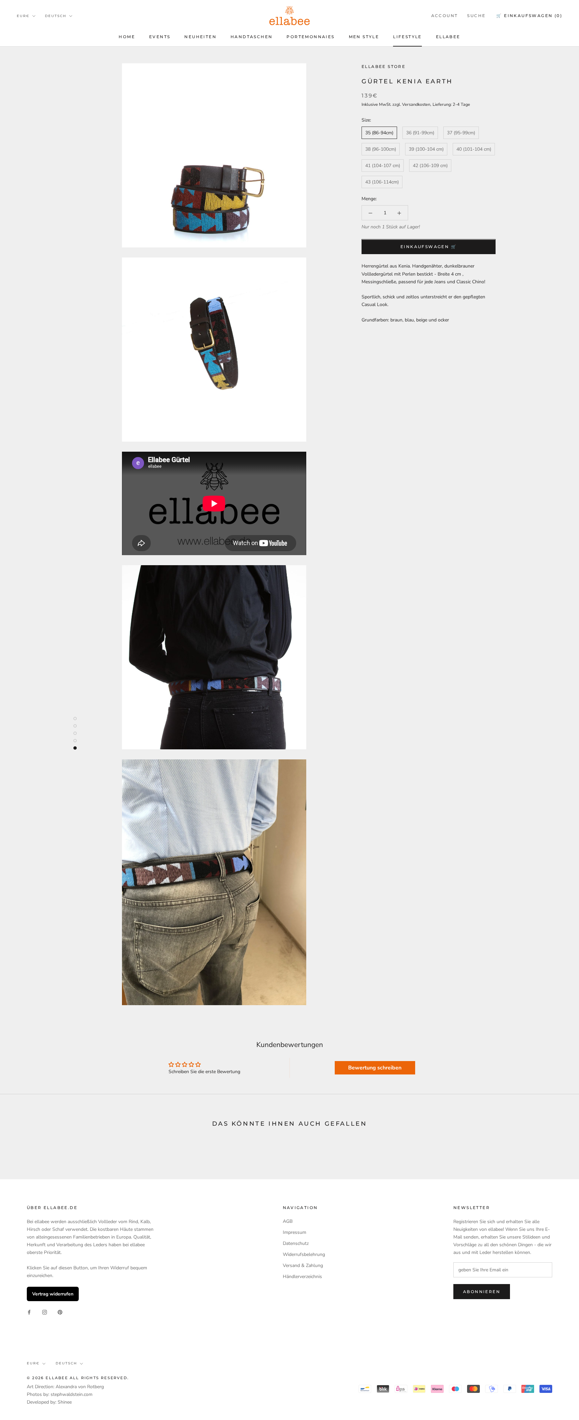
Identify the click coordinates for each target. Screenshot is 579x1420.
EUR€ (23, 16)
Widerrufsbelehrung (304, 1254)
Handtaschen (251, 36)
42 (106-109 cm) (430, 165)
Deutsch (55, 16)
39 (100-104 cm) (426, 149)
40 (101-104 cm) (473, 149)
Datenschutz (296, 1243)
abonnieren (481, 1291)
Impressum (294, 1232)
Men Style (364, 36)
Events (159, 36)
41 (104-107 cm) (382, 165)
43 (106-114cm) (382, 182)
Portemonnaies (310, 36)
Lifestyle (407, 36)
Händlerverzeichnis (302, 1276)
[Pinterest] (60, 1312)
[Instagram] (44, 1312)
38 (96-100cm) (380, 149)
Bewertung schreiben (374, 1067)
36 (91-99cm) (420, 133)
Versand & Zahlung (303, 1265)
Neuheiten (200, 36)
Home (127, 36)
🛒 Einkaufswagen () (529, 15)
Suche (476, 15)
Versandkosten (416, 104)
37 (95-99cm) (461, 133)
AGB (288, 1221)
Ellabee (448, 36)
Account (444, 15)
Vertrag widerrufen (52, 1294)
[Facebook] (29, 1312)
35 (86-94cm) (379, 133)
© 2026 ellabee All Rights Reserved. (78, 1377)
